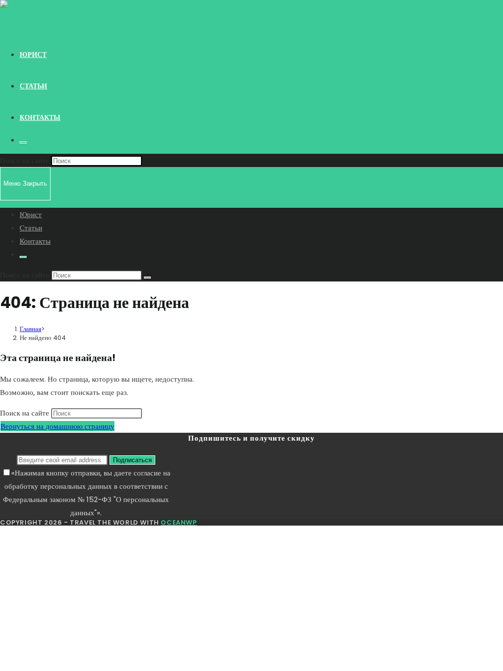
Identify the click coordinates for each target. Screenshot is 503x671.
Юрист (31, 214)
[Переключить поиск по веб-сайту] (23, 142)
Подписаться (132, 460)
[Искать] (147, 278)
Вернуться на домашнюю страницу (57, 426)
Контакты (35, 241)
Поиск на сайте (25, 160)
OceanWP (178, 522)
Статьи (31, 228)
